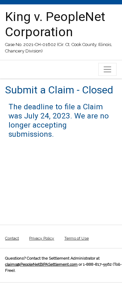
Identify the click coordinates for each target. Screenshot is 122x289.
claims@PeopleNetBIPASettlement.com (41, 264)
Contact (12, 238)
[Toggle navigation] (107, 69)
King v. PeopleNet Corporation (55, 24)
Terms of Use (76, 238)
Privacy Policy (41, 238)
